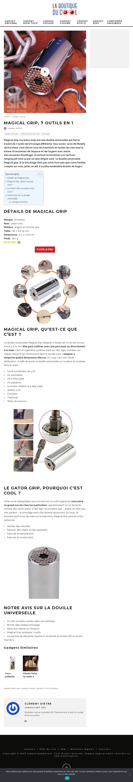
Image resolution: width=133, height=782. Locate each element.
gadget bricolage (12, 688)
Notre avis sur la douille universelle (18, 197)
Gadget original (11, 22)
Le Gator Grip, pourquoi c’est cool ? (20, 190)
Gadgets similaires (20, 202)
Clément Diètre (15, 128)
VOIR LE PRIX (45, 249)
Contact (29, 749)
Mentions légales (82, 749)
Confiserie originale (114, 22)
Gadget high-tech (30, 22)
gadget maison (28, 688)
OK (67, 778)
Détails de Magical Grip (18, 178)
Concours (105, 749)
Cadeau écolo (82, 22)
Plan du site (48, 749)
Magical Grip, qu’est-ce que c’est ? (20, 183)
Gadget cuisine (65, 22)
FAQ (63, 749)
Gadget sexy (98, 22)
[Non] (129, 775)
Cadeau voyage (48, 22)
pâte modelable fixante (57, 166)
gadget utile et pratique (47, 688)
